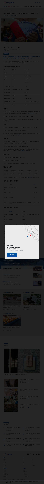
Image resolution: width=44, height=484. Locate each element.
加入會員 (12, 254)
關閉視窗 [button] (20, 254)
